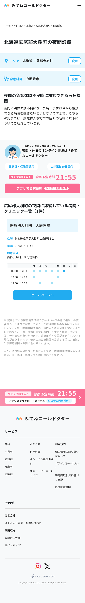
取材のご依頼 (13, 538)
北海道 (29, 25)
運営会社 (10, 515)
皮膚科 (9, 466)
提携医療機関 (63, 487)
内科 (7, 444)
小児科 (9, 451)
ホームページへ (42, 295)
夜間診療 (57, 25)
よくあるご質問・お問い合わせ (23, 523)
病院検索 (18, 25)
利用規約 (60, 444)
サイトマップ (13, 545)
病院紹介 (10, 530)
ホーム (7, 25)
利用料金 (35, 451)
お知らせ (35, 444)
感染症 (9, 474)
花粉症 (9, 459)
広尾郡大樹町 (43, 25)
